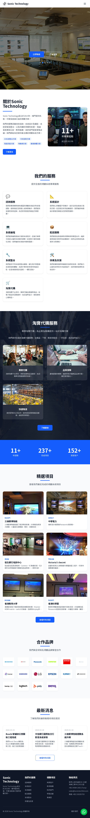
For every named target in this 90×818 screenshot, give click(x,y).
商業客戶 (50, 782)
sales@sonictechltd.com (78, 791)
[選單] (84, 3)
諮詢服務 (28, 782)
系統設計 (28, 786)
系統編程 (28, 790)
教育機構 (50, 786)
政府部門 (50, 790)
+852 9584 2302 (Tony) (77, 787)
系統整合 (28, 797)
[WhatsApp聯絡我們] (84, 812)
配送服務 (28, 793)
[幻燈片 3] (45, 66)
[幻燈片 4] (47, 66)
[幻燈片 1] (40, 66)
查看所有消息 (45, 757)
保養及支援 (29, 801)
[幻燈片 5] (49, 66)
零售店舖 (50, 793)
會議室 (49, 797)
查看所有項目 (45, 619)
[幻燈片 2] (42, 66)
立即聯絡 (36, 57)
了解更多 (53, 57)
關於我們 (74, 811)
